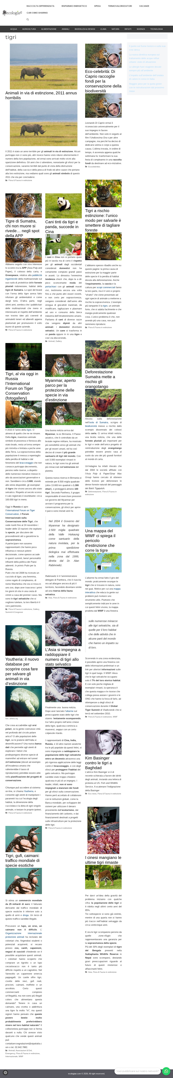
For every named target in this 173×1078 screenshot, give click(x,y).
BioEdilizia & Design (85, 29)
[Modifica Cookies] (5, 1072)
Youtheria (28, 791)
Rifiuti (128, 29)
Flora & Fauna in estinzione (20, 180)
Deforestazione (94, 491)
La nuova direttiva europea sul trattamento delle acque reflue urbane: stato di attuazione (144, 58)
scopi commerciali (106, 287)
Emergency (10, 1053)
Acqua (13, 29)
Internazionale (11, 1056)
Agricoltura (29, 29)
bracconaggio (26, 463)
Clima (103, 29)
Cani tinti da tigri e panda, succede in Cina (62, 227)
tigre (105, 306)
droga (26, 915)
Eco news (92, 794)
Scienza (141, 29)
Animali (65, 29)
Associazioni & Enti (24, 1050)
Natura (115, 29)
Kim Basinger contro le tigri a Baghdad (98, 763)
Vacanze (144, 6)
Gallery (59, 341)
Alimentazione (48, 29)
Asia (50, 598)
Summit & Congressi (14, 612)
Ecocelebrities (94, 167)
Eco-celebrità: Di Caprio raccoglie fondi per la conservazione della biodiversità (103, 81)
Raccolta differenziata (40, 6)
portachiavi (50, 286)
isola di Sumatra (98, 422)
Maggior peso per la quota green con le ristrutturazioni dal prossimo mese (146, 87)
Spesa (97, 6)
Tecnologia (156, 29)
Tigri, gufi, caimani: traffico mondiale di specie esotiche (22, 860)
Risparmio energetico (74, 6)
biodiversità (91, 426)
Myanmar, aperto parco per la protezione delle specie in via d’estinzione (60, 390)
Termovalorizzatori (120, 6)
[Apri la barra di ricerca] (27, 19)
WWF (115, 717)
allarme (69, 711)
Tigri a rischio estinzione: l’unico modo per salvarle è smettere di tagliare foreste (103, 220)
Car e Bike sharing (37, 12)
